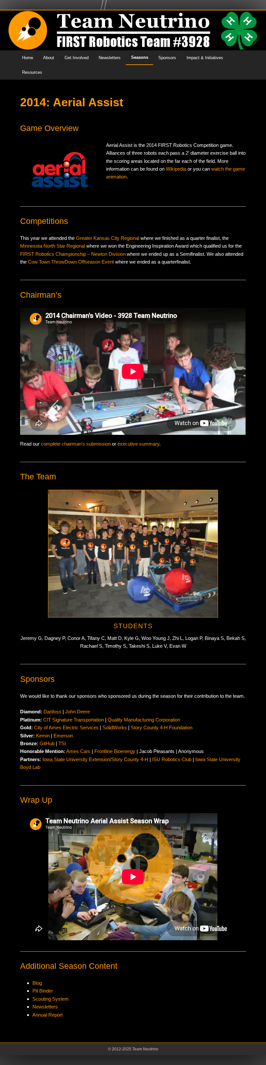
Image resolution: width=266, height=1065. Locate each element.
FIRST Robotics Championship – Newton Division (73, 254)
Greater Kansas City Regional (107, 238)
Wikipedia (176, 169)
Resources (32, 72)
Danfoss (52, 711)
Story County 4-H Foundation (161, 727)
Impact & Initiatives (205, 57)
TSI (62, 743)
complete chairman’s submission (76, 444)
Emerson (63, 735)
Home (27, 57)
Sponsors (167, 57)
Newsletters (110, 57)
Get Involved (77, 57)
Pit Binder (42, 991)
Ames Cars (78, 751)
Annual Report (47, 1015)
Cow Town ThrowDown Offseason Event (71, 262)
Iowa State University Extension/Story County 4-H (95, 759)
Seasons (139, 57)
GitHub (47, 743)
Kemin (43, 735)
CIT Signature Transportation (73, 719)
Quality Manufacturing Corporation (144, 719)
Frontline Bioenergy (114, 751)
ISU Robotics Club (171, 759)
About (48, 57)
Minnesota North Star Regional (52, 246)
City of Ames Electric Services (66, 727)
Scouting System (50, 999)
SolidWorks (115, 727)
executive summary (138, 444)
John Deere (77, 711)
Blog (37, 983)
